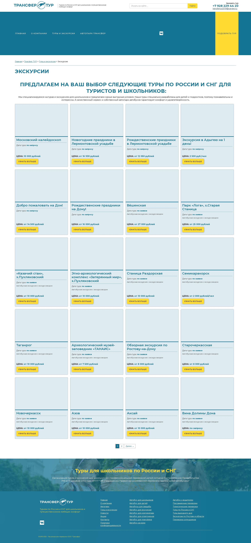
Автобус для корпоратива (141, 513)
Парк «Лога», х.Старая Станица (201, 207)
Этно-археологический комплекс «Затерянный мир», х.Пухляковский (97, 277)
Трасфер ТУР (30, 61)
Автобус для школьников (141, 500)
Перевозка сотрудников (184, 519)
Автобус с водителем (183, 500)
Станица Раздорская (144, 273)
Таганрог (24, 345)
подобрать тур (226, 33)
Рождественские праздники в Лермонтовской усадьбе (151, 142)
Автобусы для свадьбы (140, 506)
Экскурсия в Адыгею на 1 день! (203, 142)
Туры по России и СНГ (183, 510)
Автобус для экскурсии (140, 510)
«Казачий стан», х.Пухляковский (30, 275)
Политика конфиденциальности (110, 524)
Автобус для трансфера (140, 519)
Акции (103, 516)
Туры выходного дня (182, 513)
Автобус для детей (138, 503)
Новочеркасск (28, 413)
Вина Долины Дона (198, 413)
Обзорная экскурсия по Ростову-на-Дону (147, 347)
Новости (104, 513)
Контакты (104, 519)
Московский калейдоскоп (38, 140)
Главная (20, 33)
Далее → (130, 446)
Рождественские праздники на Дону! (96, 207)
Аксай (132, 413)
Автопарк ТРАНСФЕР (93, 33)
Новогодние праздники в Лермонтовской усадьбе (93, 142)
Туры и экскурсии (63, 33)
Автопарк (104, 506)
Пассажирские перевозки (185, 503)
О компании (39, 33)
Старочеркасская (197, 345)
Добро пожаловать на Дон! (39, 205)
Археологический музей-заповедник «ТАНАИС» (93, 347)
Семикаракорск (195, 273)
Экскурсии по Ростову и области (188, 516)
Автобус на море (137, 523)
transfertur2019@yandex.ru (225, 8)
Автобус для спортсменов (141, 516)
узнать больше (27, 161)
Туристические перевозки (185, 506)
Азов (76, 413)
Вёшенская (136, 205)
